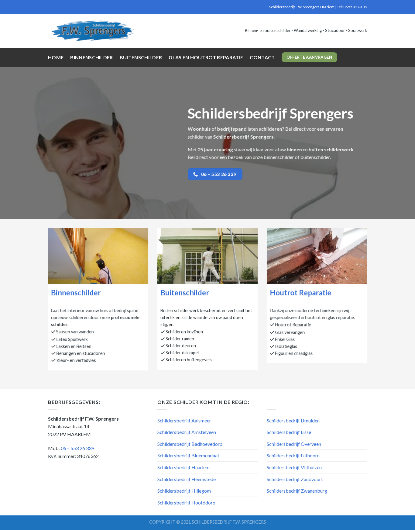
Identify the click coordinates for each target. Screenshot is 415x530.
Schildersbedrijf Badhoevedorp (189, 444)
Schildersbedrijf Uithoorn (293, 455)
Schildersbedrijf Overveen (294, 444)
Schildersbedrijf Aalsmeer (184, 420)
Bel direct (295, 129)
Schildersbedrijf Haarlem (183, 467)
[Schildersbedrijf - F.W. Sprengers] (93, 31)
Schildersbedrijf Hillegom (184, 491)
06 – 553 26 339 (77, 448)
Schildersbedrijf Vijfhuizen (294, 467)
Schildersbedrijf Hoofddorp (186, 502)
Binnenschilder (91, 57)
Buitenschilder (141, 57)
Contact (262, 57)
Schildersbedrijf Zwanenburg (297, 491)
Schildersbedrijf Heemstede (186, 479)
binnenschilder (279, 157)
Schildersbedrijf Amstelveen (186, 432)
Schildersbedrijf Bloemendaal (188, 455)
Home (55, 57)
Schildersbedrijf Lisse (289, 432)
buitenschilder (315, 157)
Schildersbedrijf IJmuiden (293, 420)
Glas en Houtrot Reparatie (206, 57)
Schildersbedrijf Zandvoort (295, 479)
